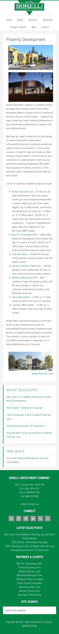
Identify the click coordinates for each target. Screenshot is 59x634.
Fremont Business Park (29, 567)
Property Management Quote (31, 458)
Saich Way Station (21, 297)
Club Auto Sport (19, 254)
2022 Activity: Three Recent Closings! (25, 407)
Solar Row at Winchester (29, 594)
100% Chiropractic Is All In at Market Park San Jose (29, 546)
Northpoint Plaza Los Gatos (29, 579)
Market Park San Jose (23, 191)
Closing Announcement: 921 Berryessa (25, 425)
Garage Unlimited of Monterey (26, 266)
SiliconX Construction (29, 591)
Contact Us (32, 504)
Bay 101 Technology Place (25, 234)
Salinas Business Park (29, 587)
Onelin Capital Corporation (29, 583)
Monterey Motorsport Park (25, 277)
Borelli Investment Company (29, 7)
